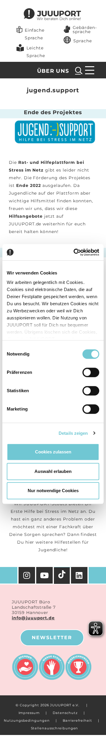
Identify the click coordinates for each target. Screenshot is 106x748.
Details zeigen (73, 433)
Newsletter (52, 637)
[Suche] (78, 70)
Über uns (53, 71)
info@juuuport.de (33, 618)
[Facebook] (80, 575)
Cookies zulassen (53, 451)
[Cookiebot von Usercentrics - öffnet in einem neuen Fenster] (74, 252)
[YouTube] (45, 575)
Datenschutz (65, 713)
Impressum (29, 713)
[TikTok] (62, 575)
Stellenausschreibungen (54, 728)
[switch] (90, 372)
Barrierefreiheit (77, 720)
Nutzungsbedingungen (27, 720)
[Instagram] (26, 575)
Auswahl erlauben (53, 471)
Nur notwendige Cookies (53, 490)
